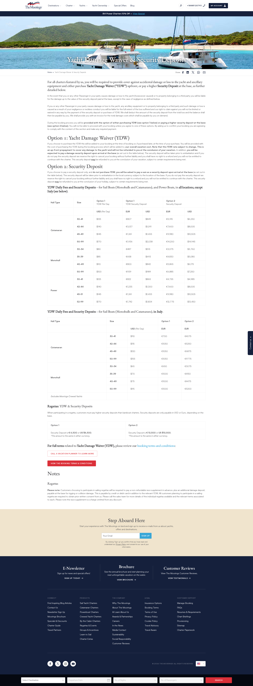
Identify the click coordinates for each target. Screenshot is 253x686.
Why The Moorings (121, 603)
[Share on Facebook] (183, 72)
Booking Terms (152, 607)
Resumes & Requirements (189, 612)
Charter (69, 5)
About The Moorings (122, 607)
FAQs (179, 607)
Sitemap (181, 625)
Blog (132, 5)
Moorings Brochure (56, 616)
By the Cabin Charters (90, 621)
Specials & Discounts (57, 621)
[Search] (181, 5)
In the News (117, 625)
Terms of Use (151, 612)
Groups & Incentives (89, 630)
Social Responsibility (121, 639)
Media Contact (119, 630)
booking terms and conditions (156, 445)
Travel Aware (151, 630)
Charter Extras (86, 639)
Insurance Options (153, 603)
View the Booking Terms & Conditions (72, 463)
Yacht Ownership (99, 5)
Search (219, 680)
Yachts (82, 5)
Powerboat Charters (89, 612)
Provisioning (182, 621)
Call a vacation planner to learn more (72, 454)
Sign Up (146, 536)
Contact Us (52, 607)
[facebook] (50, 663)
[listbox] (43, 680)
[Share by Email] (204, 72)
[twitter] (58, 663)
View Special (139, 13)
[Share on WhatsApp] (198, 72)
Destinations (53, 5)
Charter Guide (53, 625)
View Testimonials (178, 578)
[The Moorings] (33, 5)
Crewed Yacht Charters (90, 616)
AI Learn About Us (120, 612)
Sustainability (118, 634)
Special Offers (120, 5)
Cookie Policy (151, 621)
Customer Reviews (121, 643)
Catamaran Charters (89, 607)
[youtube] (73, 663)
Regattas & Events (88, 625)
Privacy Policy (121, 544)
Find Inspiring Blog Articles (59, 603)
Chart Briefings (184, 616)
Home (49, 72)
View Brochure (125, 580)
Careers (116, 621)
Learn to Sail (86, 634)
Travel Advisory (152, 625)
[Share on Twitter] (187, 72)
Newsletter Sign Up (56, 612)
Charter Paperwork (185, 630)
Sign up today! (72, 578)
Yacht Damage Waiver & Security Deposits (70, 72)
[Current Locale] (201, 663)
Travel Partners (54, 630)
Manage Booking (185, 603)
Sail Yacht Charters (88, 603)
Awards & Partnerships (122, 616)
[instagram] (65, 663)
